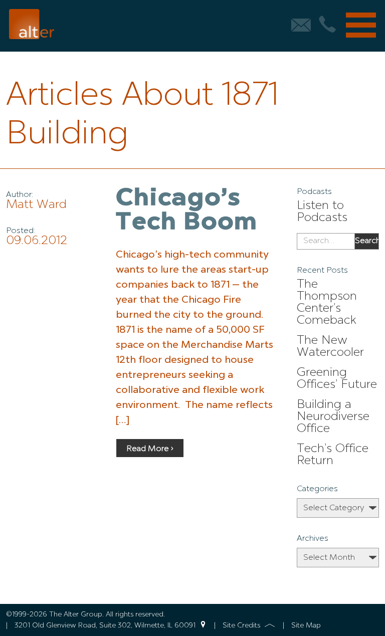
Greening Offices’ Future (337, 379)
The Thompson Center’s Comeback (327, 303)
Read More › (149, 449)
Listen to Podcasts (322, 212)
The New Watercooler (330, 347)
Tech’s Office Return (332, 455)
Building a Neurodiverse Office (333, 417)
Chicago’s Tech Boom (187, 211)
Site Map (306, 625)
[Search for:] (325, 241)
